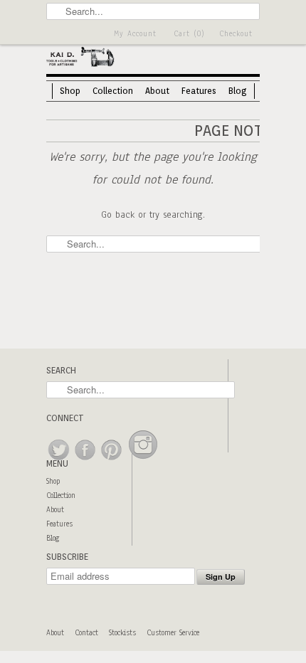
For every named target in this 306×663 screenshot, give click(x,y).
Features (198, 90)
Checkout (236, 33)
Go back (117, 214)
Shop (70, 90)
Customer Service (173, 632)
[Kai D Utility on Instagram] (143, 460)
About (157, 90)
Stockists (122, 632)
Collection (113, 90)
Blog (237, 90)
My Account (135, 33)
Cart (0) (189, 33)
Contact (86, 632)
